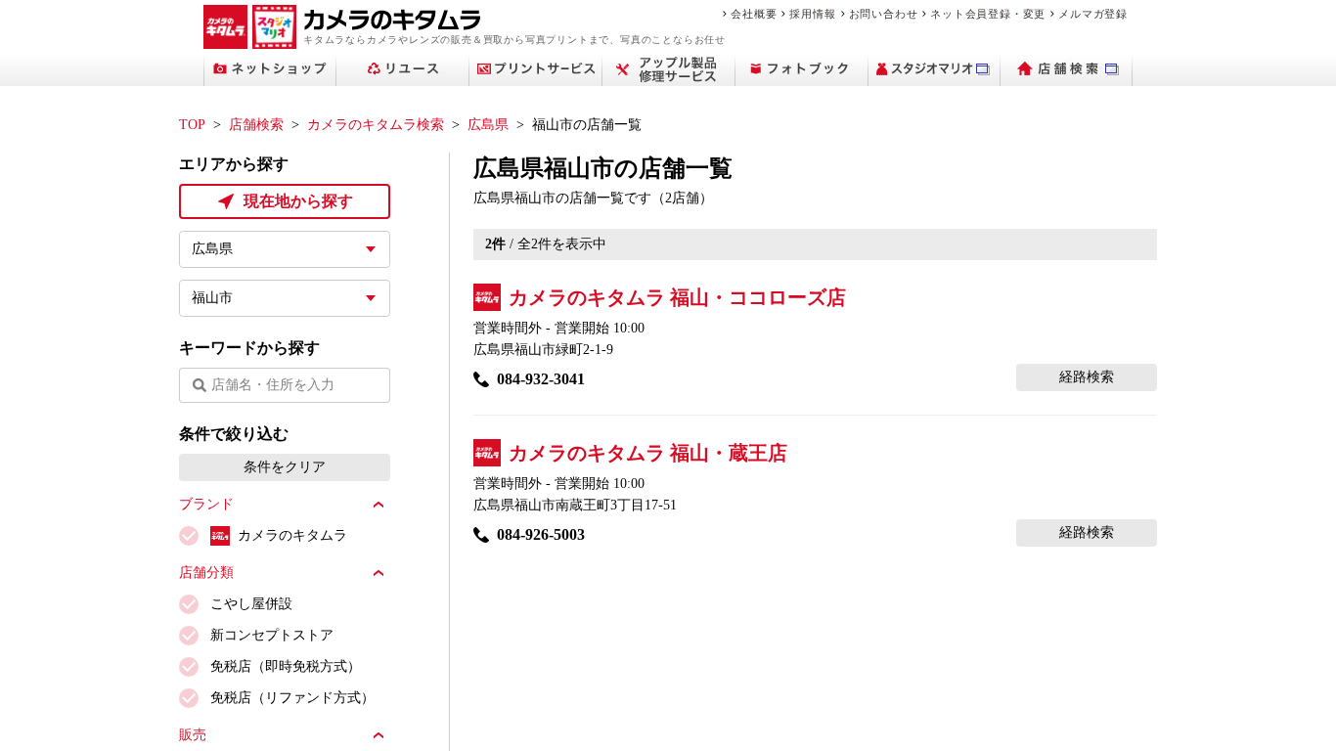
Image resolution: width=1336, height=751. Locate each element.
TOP (192, 124)
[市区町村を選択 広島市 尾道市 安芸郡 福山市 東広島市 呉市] (284, 298)
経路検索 (1086, 377)
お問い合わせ (883, 14)
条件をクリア (285, 467)
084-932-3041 (541, 379)
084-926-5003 (541, 534)
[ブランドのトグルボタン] (378, 504)
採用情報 (812, 14)
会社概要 (754, 14)
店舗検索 (256, 124)
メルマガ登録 (1093, 14)
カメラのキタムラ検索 (375, 124)
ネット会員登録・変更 (988, 14)
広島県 (488, 124)
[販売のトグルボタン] (378, 735)
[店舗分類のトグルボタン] (378, 573)
